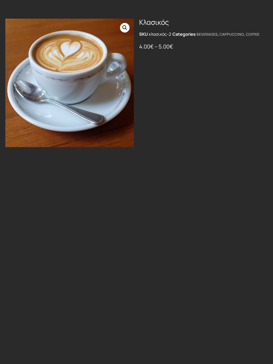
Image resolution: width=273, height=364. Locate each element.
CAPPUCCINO (231, 34)
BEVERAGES (207, 34)
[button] (125, 28)
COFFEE (252, 34)
